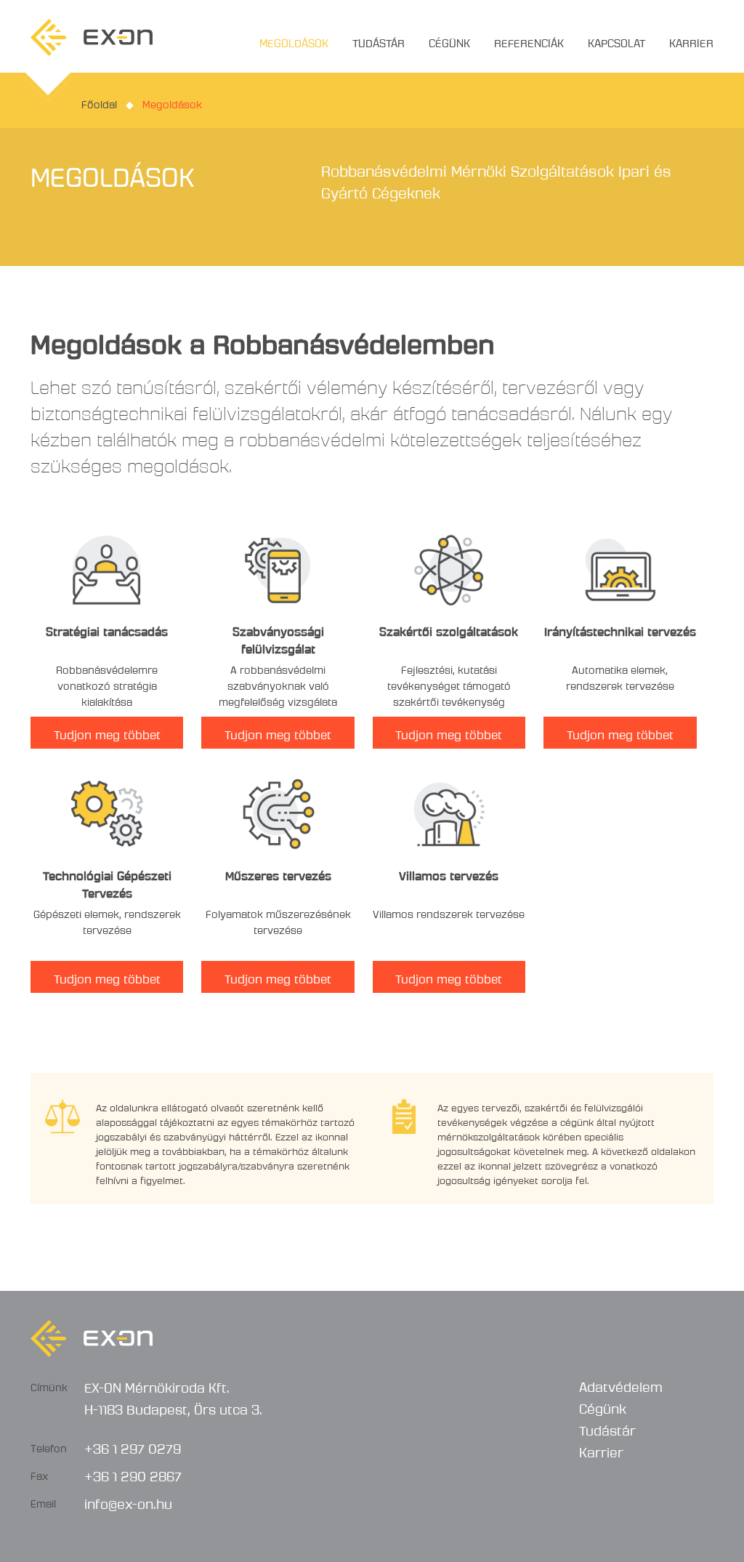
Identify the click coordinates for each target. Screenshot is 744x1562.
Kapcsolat (616, 41)
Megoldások (293, 41)
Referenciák (529, 41)
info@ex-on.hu (128, 1502)
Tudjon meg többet (107, 732)
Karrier (691, 41)
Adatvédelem (621, 1385)
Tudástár (378, 41)
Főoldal (99, 102)
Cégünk (449, 41)
